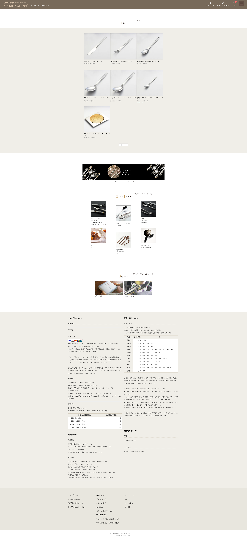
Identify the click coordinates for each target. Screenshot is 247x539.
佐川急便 (167, 399)
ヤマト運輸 (160, 399)
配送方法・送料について (75, 503)
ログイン (127, 499)
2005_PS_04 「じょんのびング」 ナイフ (94, 61)
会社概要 (127, 507)
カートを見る (129, 503)
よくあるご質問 (101, 503)
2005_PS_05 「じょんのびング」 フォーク (121, 61)
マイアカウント (129, 495)
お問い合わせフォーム (139, 405)
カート (234, 3)
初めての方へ (210, 5)
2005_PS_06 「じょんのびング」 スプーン (148, 61)
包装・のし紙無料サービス (104, 511)
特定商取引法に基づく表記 (76, 507)
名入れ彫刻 (99, 507)
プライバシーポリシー (103, 499)
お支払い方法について (75, 499)
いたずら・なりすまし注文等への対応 (107, 519)
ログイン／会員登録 (223, 5)
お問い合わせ (100, 495)
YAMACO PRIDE (101, 515)
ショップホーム (73, 495)
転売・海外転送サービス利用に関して (107, 523)
